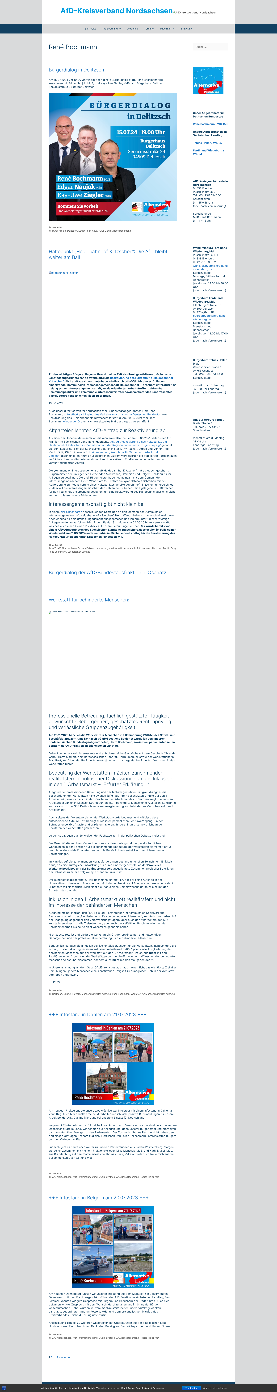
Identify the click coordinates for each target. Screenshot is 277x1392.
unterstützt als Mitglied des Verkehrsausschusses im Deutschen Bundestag (112, 414)
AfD (54, 548)
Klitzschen (156, 548)
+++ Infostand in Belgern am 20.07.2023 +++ (99, 1197)
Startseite (90, 28)
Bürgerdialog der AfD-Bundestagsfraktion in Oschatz (107, 572)
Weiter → (64, 1357)
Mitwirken (165, 28)
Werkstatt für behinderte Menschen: (89, 600)
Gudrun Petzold (86, 548)
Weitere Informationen (215, 1388)
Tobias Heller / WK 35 (207, 143)
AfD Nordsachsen (67, 548)
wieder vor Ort (72, 421)
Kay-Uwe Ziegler (103, 230)
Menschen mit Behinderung (96, 993)
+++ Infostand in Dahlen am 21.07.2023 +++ (98, 1014)
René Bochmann (122, 230)
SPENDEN (186, 28)
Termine (149, 28)
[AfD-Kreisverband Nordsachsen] (195, 12)
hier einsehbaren (71, 511)
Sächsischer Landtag (78, 551)
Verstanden (191, 1388)
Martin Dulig (169, 548)
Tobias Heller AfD (149, 1176)
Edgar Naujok (85, 230)
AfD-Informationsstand (85, 1176)
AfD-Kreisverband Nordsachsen (116, 10)
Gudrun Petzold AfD (109, 1176)
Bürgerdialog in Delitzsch (76, 70)
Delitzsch (72, 230)
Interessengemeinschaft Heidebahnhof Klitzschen (123, 548)
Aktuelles (132, 28)
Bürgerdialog (59, 230)
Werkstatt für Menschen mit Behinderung (153, 993)
